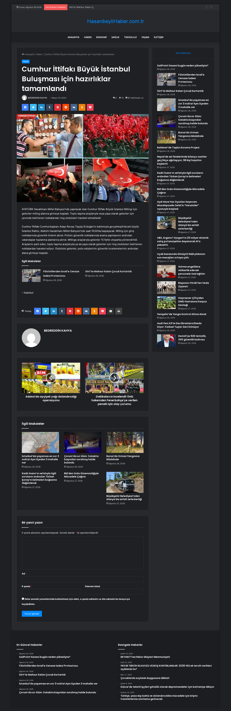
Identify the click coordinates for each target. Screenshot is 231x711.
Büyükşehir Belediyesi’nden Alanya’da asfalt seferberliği (124, 497)
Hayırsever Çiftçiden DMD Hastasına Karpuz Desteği (192, 301)
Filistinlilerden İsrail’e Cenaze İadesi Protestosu (191, 78)
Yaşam (145, 37)
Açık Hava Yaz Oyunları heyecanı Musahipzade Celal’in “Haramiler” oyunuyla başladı (178, 205)
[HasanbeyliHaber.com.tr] (115, 21)
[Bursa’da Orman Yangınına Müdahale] (125, 442)
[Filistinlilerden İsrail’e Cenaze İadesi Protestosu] (31, 275)
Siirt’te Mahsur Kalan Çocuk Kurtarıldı (88, 7)
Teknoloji (130, 37)
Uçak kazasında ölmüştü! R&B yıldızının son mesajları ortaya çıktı (181, 255)
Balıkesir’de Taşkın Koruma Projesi (178, 147)
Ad (24, 573)
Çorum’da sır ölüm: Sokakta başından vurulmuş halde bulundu (81, 459)
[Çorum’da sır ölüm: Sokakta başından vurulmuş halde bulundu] (82, 442)
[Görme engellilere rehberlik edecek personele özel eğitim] (166, 271)
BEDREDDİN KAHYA (37, 98)
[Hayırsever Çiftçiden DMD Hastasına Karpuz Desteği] (166, 302)
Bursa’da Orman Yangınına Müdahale (123, 457)
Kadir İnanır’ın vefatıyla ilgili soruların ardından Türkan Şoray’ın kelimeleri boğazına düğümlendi (39, 478)
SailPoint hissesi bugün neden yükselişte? (182, 65)
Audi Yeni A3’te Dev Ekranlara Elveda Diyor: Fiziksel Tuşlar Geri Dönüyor (179, 325)
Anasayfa (73, 37)
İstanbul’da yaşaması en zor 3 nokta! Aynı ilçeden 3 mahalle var (40, 459)
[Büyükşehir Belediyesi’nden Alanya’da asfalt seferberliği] (125, 482)
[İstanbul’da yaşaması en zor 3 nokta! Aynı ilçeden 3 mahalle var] (40, 442)
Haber (87, 37)
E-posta (27, 586)
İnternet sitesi (92, 586)
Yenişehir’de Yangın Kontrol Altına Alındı (181, 314)
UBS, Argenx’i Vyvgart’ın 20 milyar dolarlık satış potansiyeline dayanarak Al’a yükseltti (183, 241)
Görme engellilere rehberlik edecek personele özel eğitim (191, 270)
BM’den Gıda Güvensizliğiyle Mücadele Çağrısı (81, 475)
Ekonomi (101, 37)
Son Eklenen (183, 53)
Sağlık (115, 37)
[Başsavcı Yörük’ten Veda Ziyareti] (166, 287)
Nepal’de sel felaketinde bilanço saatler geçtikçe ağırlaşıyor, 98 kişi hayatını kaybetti (182, 160)
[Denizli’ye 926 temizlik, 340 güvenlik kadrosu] (166, 340)
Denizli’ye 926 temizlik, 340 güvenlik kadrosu (192, 337)
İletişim (158, 37)
